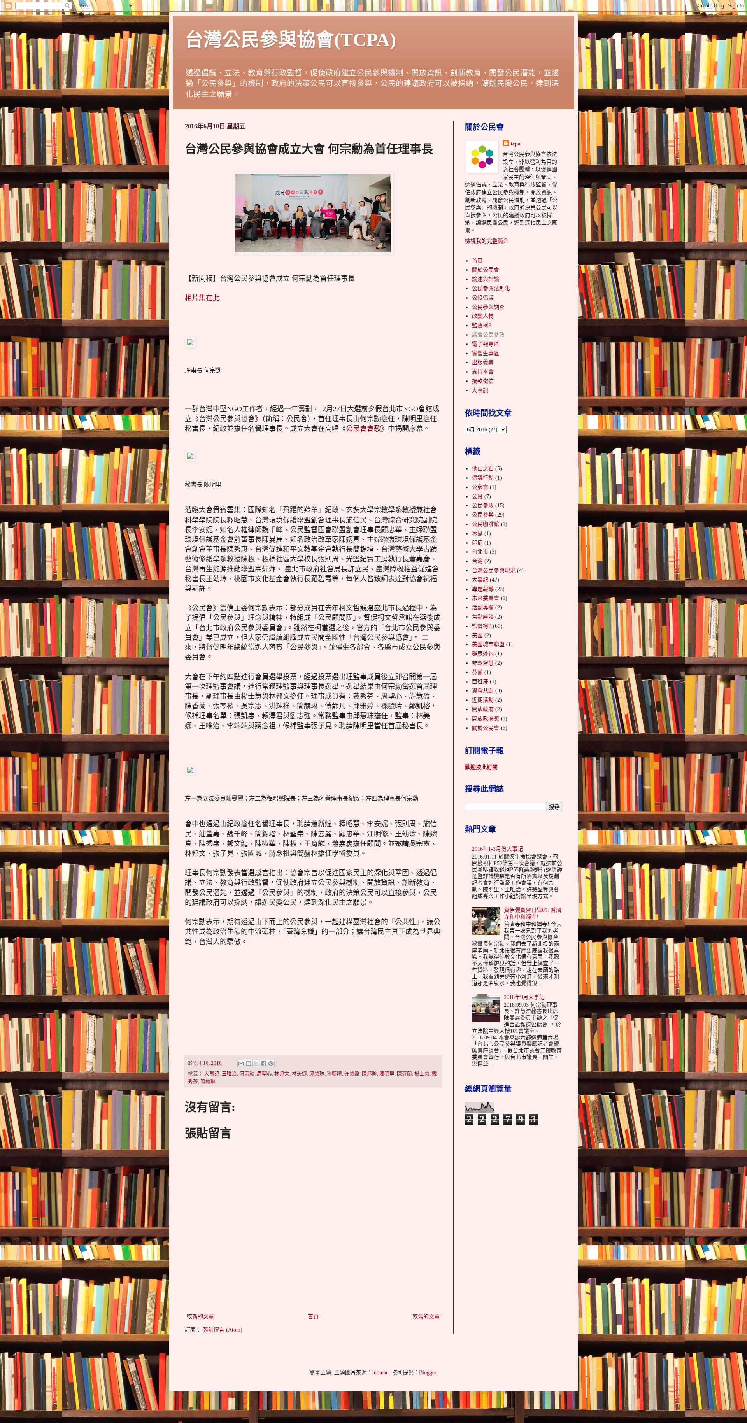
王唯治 (229, 1073)
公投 (477, 496)
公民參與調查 (488, 307)
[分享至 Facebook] (263, 1063)
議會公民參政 (488, 335)
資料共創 (483, 691)
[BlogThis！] (249, 1063)
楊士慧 (422, 1073)
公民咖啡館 (485, 524)
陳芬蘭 (404, 1073)
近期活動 (483, 700)
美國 (477, 635)
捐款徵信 (483, 381)
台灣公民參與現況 (494, 570)
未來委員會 (485, 598)
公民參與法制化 (491, 288)
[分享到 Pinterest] (271, 1063)
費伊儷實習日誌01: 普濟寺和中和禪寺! (532, 913)
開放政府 (483, 709)
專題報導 (483, 589)
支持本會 (483, 372)
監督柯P (481, 325)
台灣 (477, 561)
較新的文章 (200, 1317)
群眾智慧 (483, 663)
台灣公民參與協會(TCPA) (290, 39)
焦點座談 (483, 617)
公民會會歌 (363, 429)
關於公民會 (485, 270)
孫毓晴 (334, 1073)
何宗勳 (246, 1073)
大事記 (211, 1073)
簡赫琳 (208, 1081)
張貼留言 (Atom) (222, 1330)
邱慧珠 (316, 1073)
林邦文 (281, 1073)
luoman (380, 1373)
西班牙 (480, 682)
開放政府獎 (485, 719)
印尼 (477, 543)
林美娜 (299, 1073)
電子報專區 (485, 344)
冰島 (477, 533)
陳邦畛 (369, 1073)
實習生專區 (485, 353)
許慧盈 (351, 1073)
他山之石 (483, 468)
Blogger (427, 1373)
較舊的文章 (426, 1317)
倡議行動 (483, 478)
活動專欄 (483, 607)
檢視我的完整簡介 (487, 241)
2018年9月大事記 (524, 997)
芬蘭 (477, 672)
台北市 (480, 552)
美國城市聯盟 (488, 644)
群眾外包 (483, 654)
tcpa (515, 144)
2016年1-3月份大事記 (497, 849)
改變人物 (483, 316)
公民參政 (483, 505)
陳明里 (387, 1073)
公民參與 (483, 515)
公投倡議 (483, 298)
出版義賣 (483, 362)
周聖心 (264, 1073)
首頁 (313, 1317)
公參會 (480, 487)
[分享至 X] (256, 1063)
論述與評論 (485, 279)
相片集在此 (202, 298)
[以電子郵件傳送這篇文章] (241, 1063)
